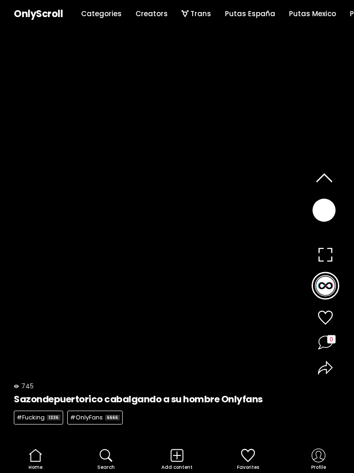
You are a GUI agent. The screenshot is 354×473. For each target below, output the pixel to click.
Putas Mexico (312, 13)
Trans (200, 13)
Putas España (250, 13)
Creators (152, 13)
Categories (101, 13)
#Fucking (38, 417)
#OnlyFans (94, 417)
